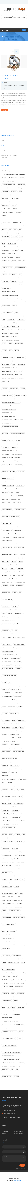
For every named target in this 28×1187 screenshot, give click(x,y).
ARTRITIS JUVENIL (16, 198)
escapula (18, 440)
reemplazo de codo (20, 862)
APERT (9, 188)
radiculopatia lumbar (17, 858)
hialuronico (4, 578)
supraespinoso (5, 965)
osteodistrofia (5, 765)
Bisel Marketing (17, 1180)
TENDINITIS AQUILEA (6, 979)
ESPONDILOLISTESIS (6, 475)
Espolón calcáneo (18, 464)
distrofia (15, 360)
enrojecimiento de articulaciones (8, 430)
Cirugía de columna (8, 85)
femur (12, 492)
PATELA (3, 782)
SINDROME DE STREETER (7, 948)
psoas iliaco (4, 834)
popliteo (18, 813)
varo (17, 1069)
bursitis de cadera (5, 246)
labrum (16, 616)
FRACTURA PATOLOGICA (7, 540)
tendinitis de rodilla (19, 986)
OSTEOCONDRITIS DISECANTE (18, 761)
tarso (9, 976)
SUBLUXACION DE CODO (13, 962)
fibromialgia (13, 495)
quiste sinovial (5, 851)
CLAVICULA (4, 274)
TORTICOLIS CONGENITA (7, 1017)
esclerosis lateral (13, 443)
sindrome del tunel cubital (7, 938)
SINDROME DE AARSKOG (14, 914)
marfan (3, 703)
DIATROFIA (4, 350)
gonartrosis (4, 564)
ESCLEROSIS (4, 443)
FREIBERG (14, 551)
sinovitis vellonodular (12, 959)
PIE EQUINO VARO (6, 796)
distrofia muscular (5, 364)
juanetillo (10, 613)
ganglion (16, 554)
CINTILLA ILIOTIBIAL (12, 271)
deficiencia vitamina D (19, 329)
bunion (21, 236)
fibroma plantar (5, 495)
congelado (14, 305)
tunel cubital (4, 1066)
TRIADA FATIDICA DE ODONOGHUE (9, 1031)
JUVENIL (4, 616)
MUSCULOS (4, 734)
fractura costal (5, 499)
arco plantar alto (5, 191)
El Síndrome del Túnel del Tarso (16, 392)
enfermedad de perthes (7, 419)
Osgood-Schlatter (13, 755)
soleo (20, 959)
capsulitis (18, 257)
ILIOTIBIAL (9, 596)
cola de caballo (14, 281)
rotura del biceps (14, 882)
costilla (16, 312)
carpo (19, 260)
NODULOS (18, 748)
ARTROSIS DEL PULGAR (17, 222)
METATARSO (4, 713)
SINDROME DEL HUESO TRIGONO (9, 931)
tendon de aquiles (20, 993)
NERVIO (19, 737)
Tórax (19, 1066)
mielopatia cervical (6, 727)
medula (14, 703)
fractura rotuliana (5, 544)
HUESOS (21, 589)
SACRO (3, 896)
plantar (18, 806)
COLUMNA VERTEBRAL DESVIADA (9, 291)
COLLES (21, 281)
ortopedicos (4, 755)
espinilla (3, 464)
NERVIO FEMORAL (15, 741)
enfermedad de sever (18, 419)
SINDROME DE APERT (6, 917)
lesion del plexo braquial (20, 654)
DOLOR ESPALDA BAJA (6, 385)
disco (10, 350)
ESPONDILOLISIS (21, 471)
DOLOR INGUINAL (17, 385)
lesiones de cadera (6, 665)
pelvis (16, 782)
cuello (3, 319)
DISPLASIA (22, 354)
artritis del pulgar (5, 195)
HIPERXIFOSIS (5, 585)
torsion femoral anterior (7, 1010)
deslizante (19, 347)
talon (24, 972)
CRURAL (20, 316)
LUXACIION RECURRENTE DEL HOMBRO (10, 685)
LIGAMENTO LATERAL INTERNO (8, 679)
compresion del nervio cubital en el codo (10, 295)
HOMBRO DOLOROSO (6, 589)
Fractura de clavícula (17, 502)
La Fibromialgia (19, 623)
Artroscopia (18, 212)
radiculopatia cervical (6, 858)
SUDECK (23, 962)
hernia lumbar (12, 575)
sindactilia (4, 910)
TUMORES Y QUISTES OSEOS (8, 1055)
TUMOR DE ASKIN (11, 1035)
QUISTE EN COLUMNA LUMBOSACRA (9, 844)
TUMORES (20, 1038)
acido (3, 181)
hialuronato (20, 575)
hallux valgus (4, 568)
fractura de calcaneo (6, 502)
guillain (10, 564)
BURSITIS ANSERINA (12, 243)
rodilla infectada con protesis (8, 876)
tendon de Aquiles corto (7, 997)
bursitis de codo (15, 246)
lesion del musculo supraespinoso (9, 647)
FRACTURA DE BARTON (15, 499)
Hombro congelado (20, 585)
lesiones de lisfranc (16, 665)
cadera (21, 250)
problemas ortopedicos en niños (8, 820)
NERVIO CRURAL (5, 741)
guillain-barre (17, 564)
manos (18, 699)
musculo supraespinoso (14, 734)
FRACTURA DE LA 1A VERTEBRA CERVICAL (10, 516)
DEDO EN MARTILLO (6, 322)
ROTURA (22, 879)
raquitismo (4, 862)
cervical (14, 264)
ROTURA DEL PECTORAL (7, 886)
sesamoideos (19, 903)
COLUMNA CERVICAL (6, 284)
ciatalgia (3, 271)
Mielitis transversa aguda (7, 723)
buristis (3, 239)
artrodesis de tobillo (6, 208)
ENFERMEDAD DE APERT (7, 395)
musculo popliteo (17, 730)
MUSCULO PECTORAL (6, 730)
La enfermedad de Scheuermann (8, 620)
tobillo (3, 1007)
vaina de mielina (5, 1069)
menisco (4, 706)
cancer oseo (10, 257)
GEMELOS (22, 554)
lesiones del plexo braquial (7, 668)
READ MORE (4, 110)
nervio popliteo (5, 744)
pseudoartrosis (15, 824)
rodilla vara (4, 879)
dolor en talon (15, 381)
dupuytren (23, 388)
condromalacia (5, 298)
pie (17, 789)
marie (9, 703)
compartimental (22, 291)
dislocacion (4, 354)
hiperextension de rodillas (20, 582)
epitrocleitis (20, 437)
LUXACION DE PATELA (6, 692)
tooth (8, 1007)
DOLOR (13, 364)
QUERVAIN (4, 838)
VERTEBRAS (16, 1076)
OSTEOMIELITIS (13, 772)
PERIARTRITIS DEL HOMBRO (7, 786)
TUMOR (3, 1035)
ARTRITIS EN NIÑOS (15, 195)
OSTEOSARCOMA (5, 775)
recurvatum (11, 862)
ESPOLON (10, 464)
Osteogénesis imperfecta (15, 768)
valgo (12, 1069)
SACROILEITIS (10, 896)
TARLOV (3, 976)
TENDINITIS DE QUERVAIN (7, 986)
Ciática (20, 271)
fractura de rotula (5, 533)
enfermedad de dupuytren (20, 395)
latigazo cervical (5, 630)
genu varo (21, 561)
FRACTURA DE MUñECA (7, 530)
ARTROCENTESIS (5, 205)
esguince (16, 450)
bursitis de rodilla (5, 250)
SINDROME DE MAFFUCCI (7, 945)
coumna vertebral (5, 316)
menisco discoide (11, 706)
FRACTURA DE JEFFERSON (20, 509)
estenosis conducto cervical (7, 478)
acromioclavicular (21, 184)
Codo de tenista (5, 281)
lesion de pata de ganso (6, 661)
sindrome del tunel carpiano (7, 934)
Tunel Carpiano (21, 1062)
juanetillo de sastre (18, 613)
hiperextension (12, 578)
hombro (12, 585)
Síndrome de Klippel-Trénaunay (8, 969)
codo (20, 274)
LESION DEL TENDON (15, 658)
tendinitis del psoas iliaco (19, 983)
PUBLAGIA (18, 834)
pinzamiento (11, 799)
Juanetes (4, 613)
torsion (13, 1007)
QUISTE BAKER (12, 838)
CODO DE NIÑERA (16, 277)
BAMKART (4, 229)
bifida (20, 229)
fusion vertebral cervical (7, 554)
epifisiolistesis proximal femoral (8, 437)
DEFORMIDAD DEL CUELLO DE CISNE (9, 336)
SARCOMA (18, 896)
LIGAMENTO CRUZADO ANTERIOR (9, 675)
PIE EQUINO (21, 793)
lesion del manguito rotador (19, 644)
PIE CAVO (3, 150)
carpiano (14, 260)
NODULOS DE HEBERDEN (18, 751)
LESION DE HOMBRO (6, 637)
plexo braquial (5, 813)
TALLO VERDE (17, 972)
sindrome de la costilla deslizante (8, 927)
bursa (19, 239)
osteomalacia (4, 772)
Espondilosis (15, 475)
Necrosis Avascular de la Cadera (8, 737)
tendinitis (15, 976)
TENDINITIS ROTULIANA (19, 990)
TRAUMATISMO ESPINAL (19, 1024)
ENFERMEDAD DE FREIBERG (8, 153)
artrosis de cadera (16, 219)
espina (12, 461)
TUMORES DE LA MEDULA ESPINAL (9, 1045)
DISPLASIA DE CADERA (20, 357)
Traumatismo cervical (13, 1021)
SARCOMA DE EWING (6, 900)
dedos (14, 322)
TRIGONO (21, 1031)
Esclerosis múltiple (6, 447)
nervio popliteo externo (15, 744)
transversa (17, 1017)
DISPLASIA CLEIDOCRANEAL (7, 357)
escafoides (11, 440)
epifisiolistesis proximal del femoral (18, 433)
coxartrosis (14, 316)
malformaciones (17, 696)
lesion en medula (17, 661)
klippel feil (10, 616)
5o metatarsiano (5, 170)
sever (11, 907)
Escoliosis (14, 447)
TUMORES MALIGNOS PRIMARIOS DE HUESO (11, 1052)
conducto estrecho (6, 305)
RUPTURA (17, 886)
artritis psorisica (5, 201)
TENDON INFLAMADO (6, 1000)
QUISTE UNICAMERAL (6, 855)
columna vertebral (5, 288)
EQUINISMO (4, 157)
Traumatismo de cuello (6, 1024)
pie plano (14, 796)
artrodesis (14, 205)
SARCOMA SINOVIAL (18, 900)
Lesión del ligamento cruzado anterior (9, 672)
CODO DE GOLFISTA (6, 277)
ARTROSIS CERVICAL (6, 219)
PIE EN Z (14, 793)
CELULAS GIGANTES (6, 264)
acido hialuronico (10, 181)
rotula (10, 879)
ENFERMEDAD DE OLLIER (7, 412)
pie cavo (22, 789)
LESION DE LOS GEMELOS (7, 654)
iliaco (20, 592)
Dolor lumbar (4, 388)
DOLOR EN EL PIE (18, 374)
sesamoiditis (4, 907)
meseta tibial (20, 706)
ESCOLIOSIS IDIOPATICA (7, 450)
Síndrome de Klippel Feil (7, 972)
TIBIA (20, 1003)
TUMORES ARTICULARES (7, 1041)
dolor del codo (16, 367)
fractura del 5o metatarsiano (7, 513)
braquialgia (17, 233)
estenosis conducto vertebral (8, 485)
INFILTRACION (15, 606)
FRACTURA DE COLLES (6, 506)
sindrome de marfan (19, 945)
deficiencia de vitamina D (7, 329)
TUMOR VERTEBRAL (6, 1062)
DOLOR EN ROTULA (6, 381)
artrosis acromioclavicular (14, 215)
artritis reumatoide (15, 201)
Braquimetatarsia (5, 236)
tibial (25, 1003)
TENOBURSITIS (5, 1003)
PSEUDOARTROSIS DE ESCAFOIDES (9, 831)
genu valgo (14, 561)
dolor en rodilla (20, 378)
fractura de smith (15, 533)
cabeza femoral (15, 250)
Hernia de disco (19, 571)
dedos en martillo (15, 326)
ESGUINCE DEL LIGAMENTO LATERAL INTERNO (11, 457)
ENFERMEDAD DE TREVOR (7, 423)
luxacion (23, 685)
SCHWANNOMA (10, 903)
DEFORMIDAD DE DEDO (14, 333)
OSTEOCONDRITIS (6, 761)
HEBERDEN (12, 568)
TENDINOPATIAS (5, 993)
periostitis (18, 786)
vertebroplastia (5, 1080)
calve (21, 253)
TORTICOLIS (4, 1014)
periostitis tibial (5, 789)
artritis (20, 191)
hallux (24, 564)
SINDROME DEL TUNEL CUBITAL (9, 155)
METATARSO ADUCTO (14, 713)
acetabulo (22, 177)
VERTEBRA (13, 1073)
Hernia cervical (10, 571)
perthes (12, 789)
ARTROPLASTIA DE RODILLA (7, 212)
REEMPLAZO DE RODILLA (7, 865)
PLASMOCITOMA (5, 810)
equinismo (4, 440)
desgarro (10, 343)
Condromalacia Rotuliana (16, 298)
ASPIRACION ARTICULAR (18, 226)
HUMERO (14, 592)
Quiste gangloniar (5, 848)
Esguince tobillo (5, 461)
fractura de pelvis (17, 530)
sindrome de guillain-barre (7, 920)
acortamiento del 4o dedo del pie (8, 184)
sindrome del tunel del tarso (7, 941)
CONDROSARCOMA (20, 302)
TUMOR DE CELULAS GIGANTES (8, 1038)
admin (5, 82)
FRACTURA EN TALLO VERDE (18, 537)
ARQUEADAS (13, 191)
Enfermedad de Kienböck (7, 405)
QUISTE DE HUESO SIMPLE (7, 841)
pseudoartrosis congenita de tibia (8, 827)
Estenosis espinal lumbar (7, 488)
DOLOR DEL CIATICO (6, 367)
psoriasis (11, 834)
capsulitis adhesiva (6, 260)
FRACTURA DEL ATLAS (6, 523)
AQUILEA (16, 188)
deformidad (4, 333)
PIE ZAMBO (4, 799)
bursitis (3, 243)
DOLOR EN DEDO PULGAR (7, 374)
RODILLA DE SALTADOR (6, 872)
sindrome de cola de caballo (18, 917)
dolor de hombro (21, 364)
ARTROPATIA (15, 208)
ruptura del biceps (5, 889)
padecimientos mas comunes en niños (9, 779)
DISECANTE (16, 350)
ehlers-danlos (5, 392)
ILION (3, 596)
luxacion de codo (5, 689)
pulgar (24, 834)
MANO (13, 699)
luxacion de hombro (15, 689)
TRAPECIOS (4, 1021)
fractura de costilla (17, 506)
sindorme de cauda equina (14, 910)
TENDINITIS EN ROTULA (7, 990)
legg (16, 630)
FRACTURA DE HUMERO (7, 509)
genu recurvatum (5, 561)
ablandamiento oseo (13, 177)
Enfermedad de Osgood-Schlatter (9, 416)
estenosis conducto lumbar (7, 481)
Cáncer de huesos (20, 319)
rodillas (17, 876)
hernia (3, 571)
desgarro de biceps (19, 343)
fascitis (16, 488)
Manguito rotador (5, 699)
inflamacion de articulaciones (8, 609)
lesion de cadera (16, 634)
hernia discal (4, 575)
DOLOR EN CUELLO (18, 371)
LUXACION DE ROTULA (18, 692)
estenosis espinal (20, 485)
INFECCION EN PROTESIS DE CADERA (9, 602)
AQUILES (22, 188)
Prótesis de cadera (21, 820)
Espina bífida (18, 461)
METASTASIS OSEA (6, 710)
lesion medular (18, 668)
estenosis (23, 475)
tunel (14, 1062)
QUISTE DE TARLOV (19, 841)
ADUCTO (4, 188)
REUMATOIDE (18, 865)
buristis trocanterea (12, 239)
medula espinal (22, 703)
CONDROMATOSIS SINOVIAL (8, 302)
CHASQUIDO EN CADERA (7, 267)
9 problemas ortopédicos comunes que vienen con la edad (13, 174)
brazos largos (14, 236)
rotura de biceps (5, 882)
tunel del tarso (12, 1066)
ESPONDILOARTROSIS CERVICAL (18, 468)
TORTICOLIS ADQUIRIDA (15, 1014)
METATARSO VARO (6, 720)
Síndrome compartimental (16, 965)
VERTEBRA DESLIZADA (6, 1076)
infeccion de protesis (18, 596)
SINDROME (4, 914)
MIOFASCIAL (14, 727)
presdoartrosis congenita (15, 817)
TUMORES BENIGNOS (19, 1041)
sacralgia (21, 893)
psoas (20, 831)
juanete (18, 609)
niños (12, 748)
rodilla (21, 869)
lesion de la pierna (21, 640)
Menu (5, 30)
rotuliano (16, 879)
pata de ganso (23, 779)
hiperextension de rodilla (7, 582)
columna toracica (17, 284)
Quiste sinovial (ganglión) (16, 851)
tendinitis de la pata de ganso (19, 979)
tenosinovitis (13, 1003)
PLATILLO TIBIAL (15, 810)
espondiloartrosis (5, 468)
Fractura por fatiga (18, 540)
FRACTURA (20, 495)
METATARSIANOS (15, 710)
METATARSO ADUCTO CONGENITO (9, 717)
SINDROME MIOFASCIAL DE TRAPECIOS (10, 952)
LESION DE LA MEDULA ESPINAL (8, 640)
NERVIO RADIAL (5, 748)
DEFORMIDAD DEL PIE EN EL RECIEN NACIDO (11, 340)
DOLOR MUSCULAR (14, 388)
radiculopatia (22, 855)
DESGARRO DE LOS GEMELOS (8, 347)
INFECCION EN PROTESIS (7, 599)
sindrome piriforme (17, 955)
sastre (3, 903)
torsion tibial (16, 1010)
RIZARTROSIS (4, 869)
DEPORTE (4, 343)
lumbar (10, 682)
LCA (12, 630)
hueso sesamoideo (6, 592)
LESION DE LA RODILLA (6, 644)
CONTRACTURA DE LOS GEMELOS (9, 309)
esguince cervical (5, 454)
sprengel (4, 962)
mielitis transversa (22, 720)
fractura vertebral (5, 551)
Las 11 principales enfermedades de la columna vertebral (13, 627)
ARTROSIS (4, 215)
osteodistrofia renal (14, 765)
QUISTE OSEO (15, 848)
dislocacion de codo (13, 354)
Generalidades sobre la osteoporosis (9, 558)
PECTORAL (10, 782)
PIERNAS (20, 796)
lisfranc (19, 679)
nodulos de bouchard (6, 751)
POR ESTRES (4, 817)
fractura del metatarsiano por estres (9, 526)
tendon (12, 993)
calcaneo (15, 253)
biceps (15, 229)
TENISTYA (16, 1000)
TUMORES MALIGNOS (6, 1048)
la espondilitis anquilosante (7, 623)
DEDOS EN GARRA (5, 326)
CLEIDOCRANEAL (13, 274)
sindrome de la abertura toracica (8, 924)
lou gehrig (4, 682)
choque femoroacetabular (20, 267)
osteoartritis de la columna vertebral (9, 758)
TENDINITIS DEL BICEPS (6, 983)
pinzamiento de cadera (6, 803)
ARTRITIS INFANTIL (6, 198)
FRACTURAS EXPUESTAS (19, 547)
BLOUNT (4, 233)
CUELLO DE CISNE (11, 319)
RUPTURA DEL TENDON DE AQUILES (9, 893)
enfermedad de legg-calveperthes (9, 409)
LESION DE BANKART (6, 634)
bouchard (10, 233)
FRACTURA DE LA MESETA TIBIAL (8, 519)
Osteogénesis (5, 768)
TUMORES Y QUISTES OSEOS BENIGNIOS (10, 1059)
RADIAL (15, 855)
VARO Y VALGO (5, 1073)
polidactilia (12, 813)
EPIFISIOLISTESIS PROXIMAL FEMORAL (11, 160)
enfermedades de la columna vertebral (10, 426)
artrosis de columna (6, 222)
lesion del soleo (5, 658)
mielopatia (17, 723)
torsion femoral (21, 1007)
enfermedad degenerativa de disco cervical (10, 402)
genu (20, 558)
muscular (22, 727)
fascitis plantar (5, 492)
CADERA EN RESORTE (6, 253)
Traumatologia (21, 85)
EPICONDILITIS (21, 430)
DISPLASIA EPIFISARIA (6, 360)
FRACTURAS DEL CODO (7, 547)
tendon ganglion (17, 997)
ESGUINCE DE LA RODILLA (17, 454)
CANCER (4, 257)
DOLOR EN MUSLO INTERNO (8, 378)
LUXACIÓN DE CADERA (6, 696)
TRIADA (9, 1028)
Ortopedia (15, 85)
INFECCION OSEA (5, 606)
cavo (24, 260)
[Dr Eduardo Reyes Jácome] (14, 9)
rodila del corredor (14, 869)
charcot (20, 264)
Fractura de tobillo (5, 537)
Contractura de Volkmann (7, 312)
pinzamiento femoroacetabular (8, 806)
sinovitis (3, 959)
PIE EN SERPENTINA (6, 793)
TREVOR (4, 1028)
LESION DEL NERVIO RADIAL (7, 651)
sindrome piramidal (6, 955)
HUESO (15, 589)
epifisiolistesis (5, 433)
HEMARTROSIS (20, 568)
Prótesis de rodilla (5, 824)
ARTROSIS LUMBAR (6, 226)
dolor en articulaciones (6, 371)
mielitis (13, 720)
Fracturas (14, 544)
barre (10, 229)
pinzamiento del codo (18, 803)
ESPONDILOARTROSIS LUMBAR (8, 471)
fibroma (17, 492)
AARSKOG (4, 177)
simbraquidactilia (18, 907)
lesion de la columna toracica (19, 637)
